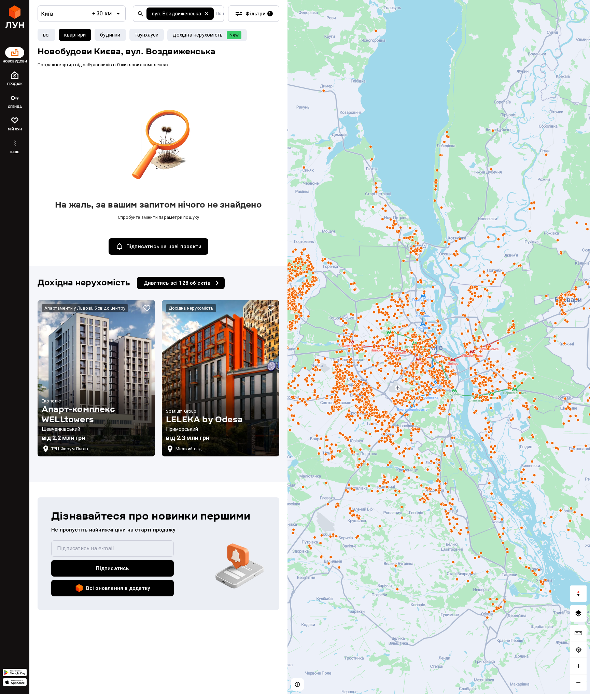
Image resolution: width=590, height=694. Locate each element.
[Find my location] (578, 649)
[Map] (438, 347)
